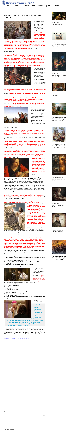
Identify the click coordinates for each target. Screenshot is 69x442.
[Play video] (25, 349)
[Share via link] (4, 411)
